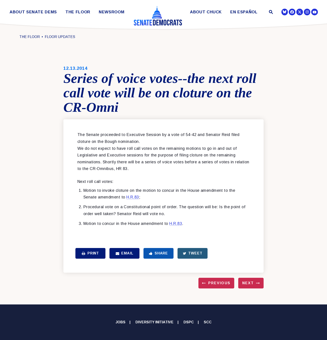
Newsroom (111, 12)
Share (161, 253)
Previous (219, 283)
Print (93, 253)
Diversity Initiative (154, 322)
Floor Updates (60, 37)
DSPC (189, 322)
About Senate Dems (33, 12)
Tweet (195, 253)
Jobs (120, 322)
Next (248, 283)
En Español (244, 12)
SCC (208, 322)
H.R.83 (132, 197)
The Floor (77, 12)
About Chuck (206, 12)
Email (127, 253)
